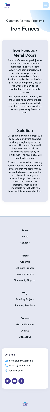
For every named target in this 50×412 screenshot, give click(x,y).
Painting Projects (25, 299)
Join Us (25, 330)
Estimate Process (25, 267)
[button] (46, 5)
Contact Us (25, 336)
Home (25, 236)
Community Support (25, 280)
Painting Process (25, 273)
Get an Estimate (25, 324)
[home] (14, 5)
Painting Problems (25, 305)
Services (25, 242)
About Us (25, 261)
